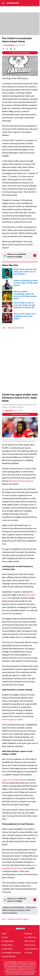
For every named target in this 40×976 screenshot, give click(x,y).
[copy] (14, 48)
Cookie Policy (7, 949)
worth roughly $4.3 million (12, 719)
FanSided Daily (8, 941)
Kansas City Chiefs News (16, 328)
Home (4, 328)
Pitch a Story (30, 941)
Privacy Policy (7, 945)
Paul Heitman (9, 45)
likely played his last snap (19, 481)
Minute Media (12, 961)
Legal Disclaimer (31, 949)
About (4, 933)
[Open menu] (3, 3)
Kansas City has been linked (13, 780)
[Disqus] (21, 358)
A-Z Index (28, 953)
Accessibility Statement (11, 953)
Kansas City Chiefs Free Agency (18, 919)
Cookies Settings (8, 956)
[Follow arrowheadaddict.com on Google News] (34, 255)
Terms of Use (30, 945)
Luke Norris (8, 410)
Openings (28, 933)
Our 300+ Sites (30, 937)
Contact (5, 937)
